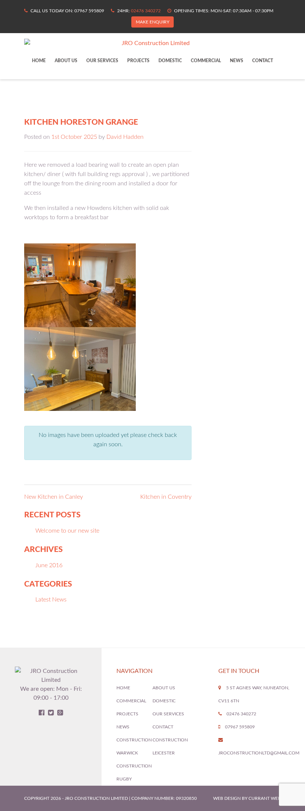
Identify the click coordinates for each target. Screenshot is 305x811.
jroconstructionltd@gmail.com (258, 753)
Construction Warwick (134, 746)
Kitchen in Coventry (166, 497)
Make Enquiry (152, 22)
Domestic (170, 60)
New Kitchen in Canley (53, 497)
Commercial (206, 60)
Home (39, 60)
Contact (262, 60)
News (236, 60)
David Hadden (125, 137)
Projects (138, 60)
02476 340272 (146, 11)
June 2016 (48, 565)
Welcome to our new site (67, 531)
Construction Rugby (134, 772)
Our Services (102, 60)
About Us (66, 60)
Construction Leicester (170, 746)
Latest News (51, 600)
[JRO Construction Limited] (152, 43)
